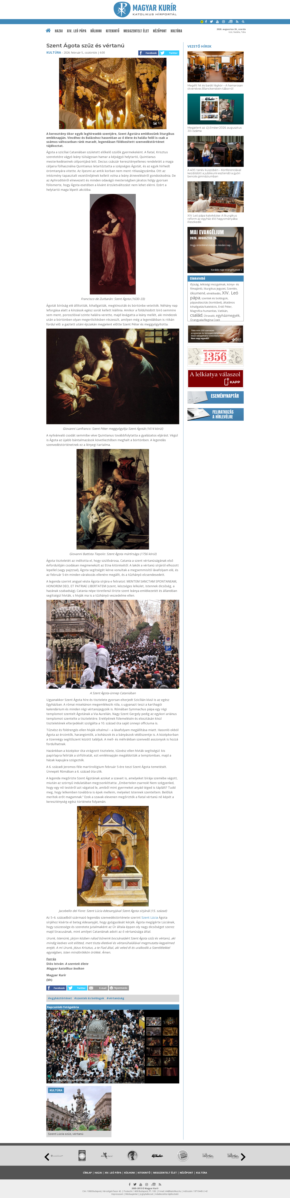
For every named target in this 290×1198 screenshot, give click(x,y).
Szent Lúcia (150, 917)
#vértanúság (115, 998)
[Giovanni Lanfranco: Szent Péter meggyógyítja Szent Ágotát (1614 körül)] (112, 376)
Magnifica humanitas (203, 311)
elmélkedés (214, 293)
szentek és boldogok (215, 298)
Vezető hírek (199, 46)
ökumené (197, 293)
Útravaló (209, 316)
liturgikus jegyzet (215, 288)
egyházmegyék (228, 315)
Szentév (232, 288)
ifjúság (194, 284)
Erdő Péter (225, 307)
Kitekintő (112, 30)
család (196, 315)
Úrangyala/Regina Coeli (205, 320)
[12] (112, 128)
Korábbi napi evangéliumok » (226, 269)
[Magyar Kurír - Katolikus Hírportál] (145, 16)
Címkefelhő (197, 278)
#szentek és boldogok (89, 998)
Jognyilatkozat (146, 1194)
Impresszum (117, 1194)
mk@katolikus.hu (173, 1191)
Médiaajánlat (131, 1194)
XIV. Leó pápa (76, 30)
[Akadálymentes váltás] (202, 22)
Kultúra (176, 30)
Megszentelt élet (136, 30)
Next (243, 1157)
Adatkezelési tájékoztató (167, 1194)
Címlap (87, 1172)
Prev (46, 1157)
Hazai (59, 30)
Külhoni (96, 30)
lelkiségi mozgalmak (213, 284)
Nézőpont (160, 30)
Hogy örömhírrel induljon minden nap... (211, 238)
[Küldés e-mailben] (98, 989)
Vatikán (222, 311)
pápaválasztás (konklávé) (206, 302)
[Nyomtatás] (119, 989)
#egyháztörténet (60, 998)
